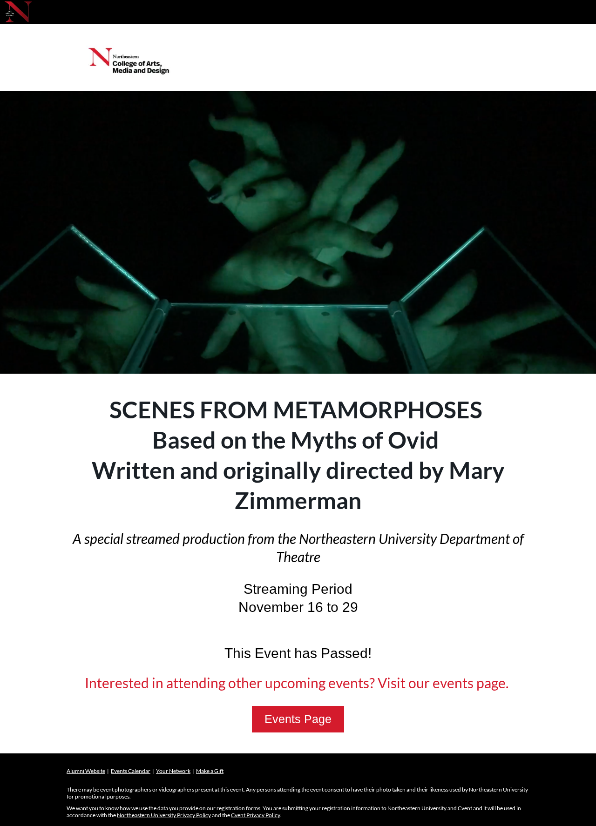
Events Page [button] (298, 718)
